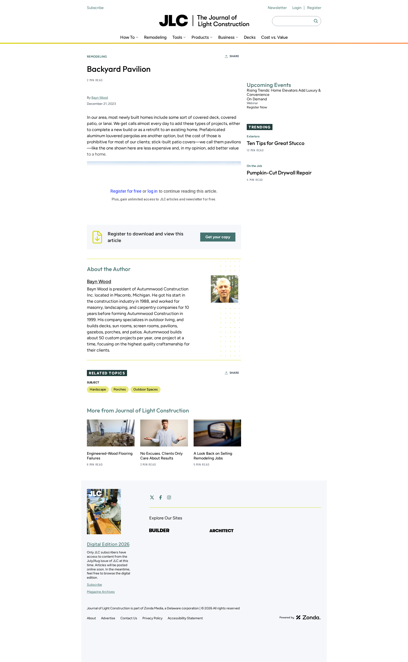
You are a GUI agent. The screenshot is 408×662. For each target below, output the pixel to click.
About (91, 618)
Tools (177, 37)
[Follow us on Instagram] (169, 497)
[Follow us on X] (152, 497)
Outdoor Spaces (145, 389)
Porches (120, 389)
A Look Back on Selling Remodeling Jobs (213, 455)
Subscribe (95, 7)
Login (297, 7)
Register (314, 7)
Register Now (257, 108)
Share (234, 56)
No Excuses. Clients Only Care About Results (161, 455)
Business (226, 37)
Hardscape (98, 389)
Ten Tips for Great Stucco (275, 143)
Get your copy (217, 237)
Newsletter (277, 7)
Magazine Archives (101, 592)
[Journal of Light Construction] (204, 21)
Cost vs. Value (274, 37)
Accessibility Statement (185, 618)
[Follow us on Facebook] (160, 497)
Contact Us (128, 618)
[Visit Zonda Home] (300, 617)
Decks (249, 37)
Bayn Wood (99, 98)
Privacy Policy (152, 618)
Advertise (108, 618)
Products (200, 37)
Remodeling (155, 37)
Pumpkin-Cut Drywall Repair (279, 172)
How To (127, 37)
